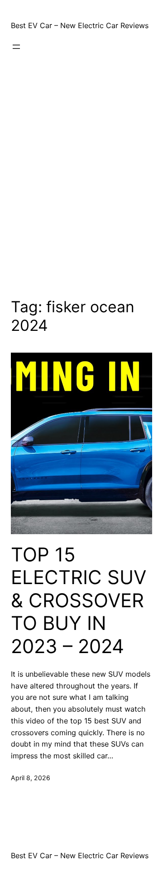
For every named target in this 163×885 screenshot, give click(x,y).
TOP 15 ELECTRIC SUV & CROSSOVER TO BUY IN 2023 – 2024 (78, 600)
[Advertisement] (81, 179)
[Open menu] (16, 46)
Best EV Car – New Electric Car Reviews (80, 25)
